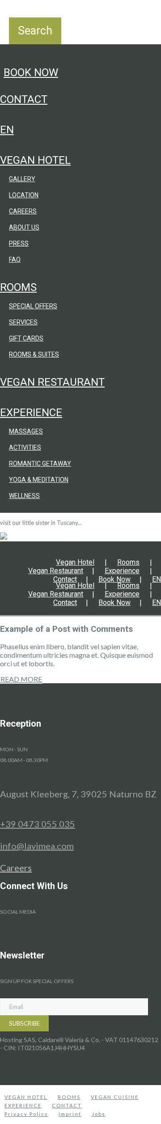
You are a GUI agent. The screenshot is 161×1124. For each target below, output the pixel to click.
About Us (24, 227)
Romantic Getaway (40, 463)
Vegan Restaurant (52, 382)
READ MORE (21, 679)
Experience (31, 412)
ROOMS (69, 1097)
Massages (26, 431)
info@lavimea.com (37, 845)
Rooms (18, 287)
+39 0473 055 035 (37, 823)
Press (19, 243)
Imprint (70, 1114)
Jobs (99, 1114)
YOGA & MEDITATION (38, 479)
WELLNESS (24, 495)
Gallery (22, 179)
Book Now (31, 72)
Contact (23, 99)
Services (23, 322)
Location (23, 195)
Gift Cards (26, 338)
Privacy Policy (26, 1114)
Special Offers (33, 306)
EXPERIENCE (23, 1105)
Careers (23, 211)
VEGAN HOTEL (25, 1097)
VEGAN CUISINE (115, 1097)
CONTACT (67, 1105)
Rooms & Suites (34, 354)
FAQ (15, 259)
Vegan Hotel (35, 160)
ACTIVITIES (25, 447)
